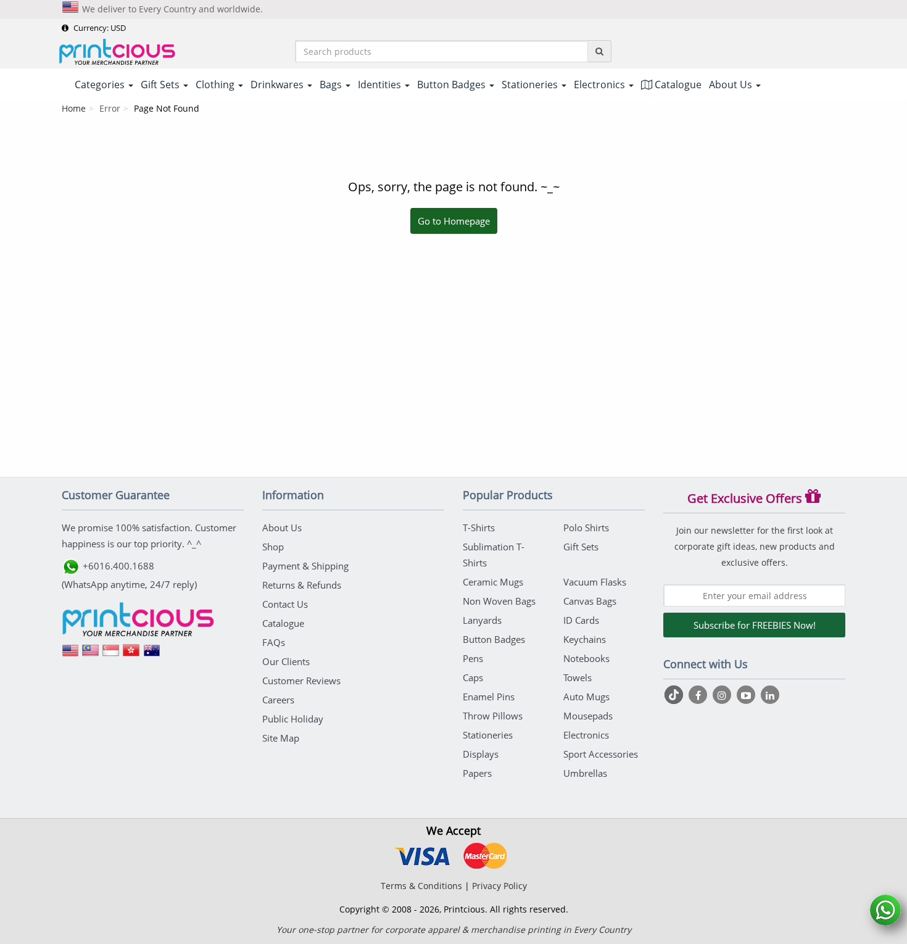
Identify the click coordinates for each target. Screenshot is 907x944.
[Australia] (151, 654)
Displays (481, 754)
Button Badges (494, 639)
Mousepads (588, 716)
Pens (473, 658)
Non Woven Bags (499, 601)
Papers (477, 773)
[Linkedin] (770, 694)
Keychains (584, 639)
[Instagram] (723, 694)
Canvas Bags (589, 601)
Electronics (586, 735)
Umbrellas (585, 773)
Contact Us (285, 604)
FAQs (273, 642)
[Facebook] (699, 694)
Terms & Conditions (421, 886)
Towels (577, 677)
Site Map (280, 738)
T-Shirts (479, 527)
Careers (278, 700)
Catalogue (677, 84)
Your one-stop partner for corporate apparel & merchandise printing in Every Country (453, 929)
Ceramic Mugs (493, 582)
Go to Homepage (454, 221)
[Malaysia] (90, 654)
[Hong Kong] (131, 654)
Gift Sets (580, 546)
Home (74, 108)
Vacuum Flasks (594, 582)
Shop (273, 546)
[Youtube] (747, 694)
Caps (473, 677)
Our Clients (286, 661)
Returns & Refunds (301, 585)
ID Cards (581, 620)
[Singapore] (111, 654)
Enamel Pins (489, 696)
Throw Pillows (493, 716)
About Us (282, 527)
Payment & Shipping (305, 566)
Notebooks (586, 658)
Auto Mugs (586, 696)
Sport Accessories (600, 754)
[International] (70, 654)
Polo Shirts (586, 527)
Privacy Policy (499, 886)
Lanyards (482, 620)
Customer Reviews (301, 680)
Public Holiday (292, 719)
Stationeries (488, 735)
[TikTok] (675, 694)
